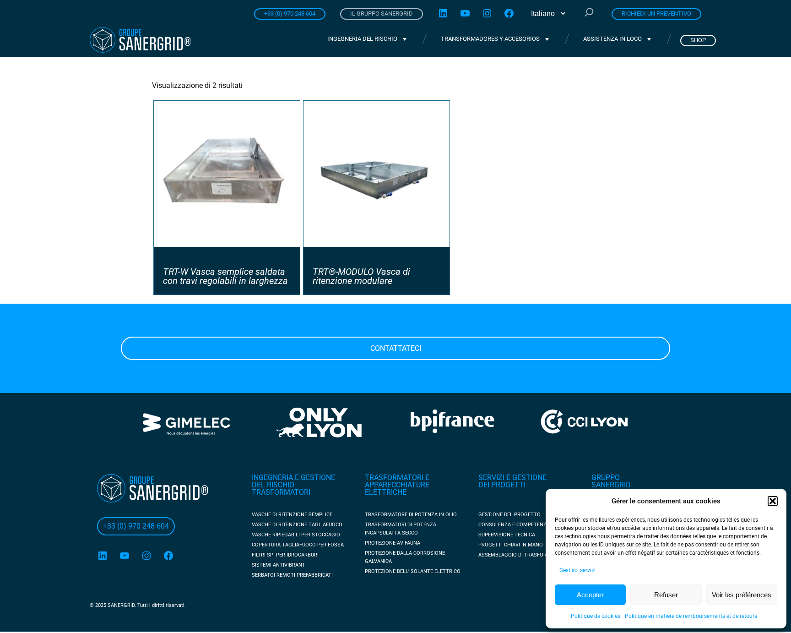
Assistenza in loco (612, 38)
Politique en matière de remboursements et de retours (691, 616)
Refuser (666, 595)
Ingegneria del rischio (362, 38)
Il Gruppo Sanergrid (381, 13)
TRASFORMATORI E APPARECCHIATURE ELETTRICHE (397, 485)
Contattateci (395, 348)
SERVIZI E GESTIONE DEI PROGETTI (512, 481)
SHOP (698, 40)
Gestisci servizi (577, 570)
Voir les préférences (741, 595)
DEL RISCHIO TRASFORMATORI (281, 488)
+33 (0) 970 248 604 (289, 13)
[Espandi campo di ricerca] (589, 13)
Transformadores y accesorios (490, 38)
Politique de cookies (595, 616)
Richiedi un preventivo (656, 13)
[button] (772, 501)
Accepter (590, 595)
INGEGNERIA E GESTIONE (293, 477)
